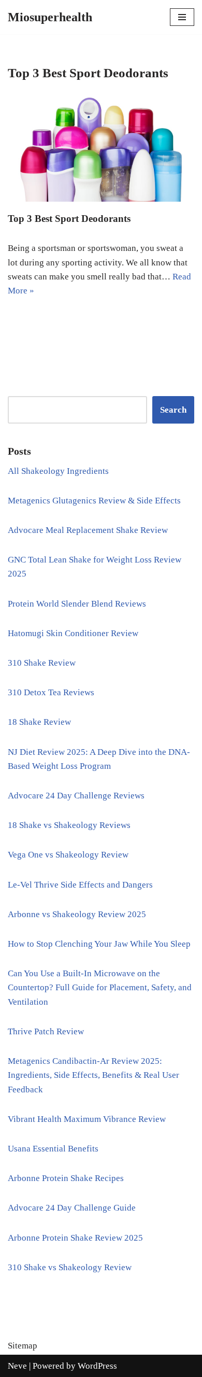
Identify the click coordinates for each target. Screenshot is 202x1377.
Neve (17, 1366)
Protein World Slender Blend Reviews (77, 604)
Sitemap (22, 1346)
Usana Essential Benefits (53, 1149)
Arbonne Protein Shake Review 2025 (75, 1238)
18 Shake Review (39, 722)
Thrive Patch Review (46, 1031)
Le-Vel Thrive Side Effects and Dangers (80, 885)
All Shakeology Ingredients (58, 471)
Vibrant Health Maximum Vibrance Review (87, 1119)
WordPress (97, 1366)
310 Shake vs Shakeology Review (70, 1267)
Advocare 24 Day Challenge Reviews (76, 795)
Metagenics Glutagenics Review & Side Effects (94, 500)
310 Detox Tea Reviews (51, 692)
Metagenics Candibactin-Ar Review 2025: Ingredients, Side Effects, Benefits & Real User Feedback (93, 1075)
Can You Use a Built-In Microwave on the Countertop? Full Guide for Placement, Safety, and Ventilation (100, 987)
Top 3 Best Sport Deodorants (69, 218)
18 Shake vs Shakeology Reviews (69, 825)
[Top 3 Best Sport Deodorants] (101, 148)
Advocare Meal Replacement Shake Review (88, 530)
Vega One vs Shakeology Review (68, 855)
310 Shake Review (42, 663)
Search (173, 410)
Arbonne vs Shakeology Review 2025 (77, 914)
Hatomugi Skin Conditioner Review (73, 633)
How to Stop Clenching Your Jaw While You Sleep (99, 944)
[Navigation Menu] (182, 17)
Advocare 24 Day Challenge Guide (72, 1208)
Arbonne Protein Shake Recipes (66, 1178)
